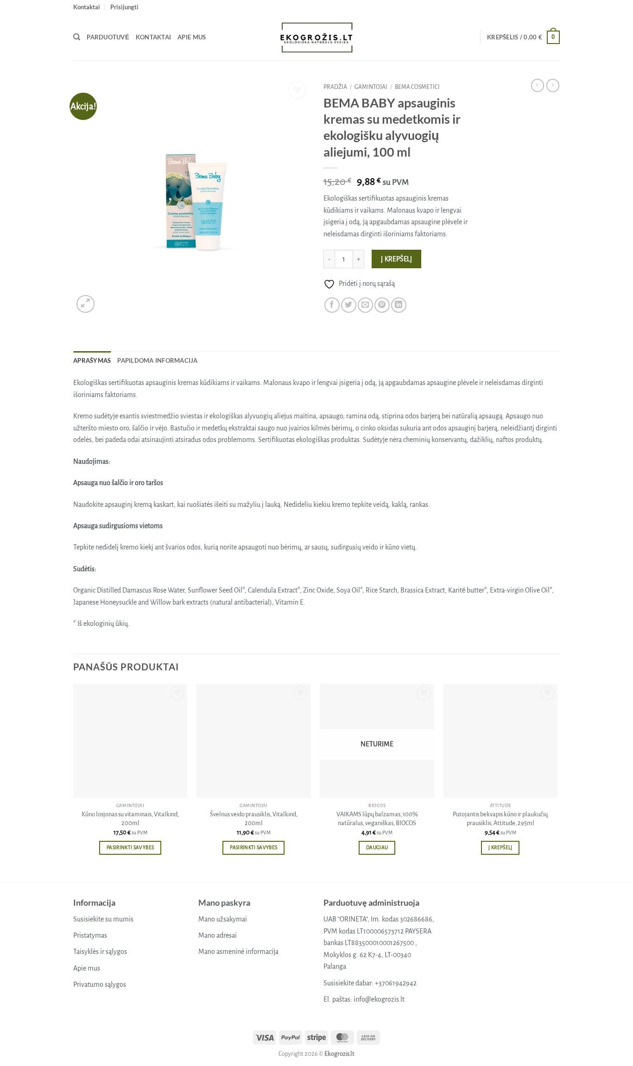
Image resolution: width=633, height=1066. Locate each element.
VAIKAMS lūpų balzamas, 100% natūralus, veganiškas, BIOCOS (377, 818)
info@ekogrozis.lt (379, 999)
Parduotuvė (108, 37)
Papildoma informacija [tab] (157, 360)
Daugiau (377, 847)
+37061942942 (396, 983)
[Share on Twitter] (348, 305)
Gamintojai (370, 87)
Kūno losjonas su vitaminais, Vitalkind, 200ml (130, 818)
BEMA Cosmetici (417, 87)
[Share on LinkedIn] (398, 305)
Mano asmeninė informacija (238, 951)
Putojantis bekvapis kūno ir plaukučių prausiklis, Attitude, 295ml (500, 818)
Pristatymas (90, 935)
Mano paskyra (224, 902)
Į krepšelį (396, 259)
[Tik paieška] (76, 37)
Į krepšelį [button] (500, 847)
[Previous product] (552, 85)
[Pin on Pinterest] (382, 305)
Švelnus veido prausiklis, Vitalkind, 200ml (254, 818)
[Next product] (537, 85)
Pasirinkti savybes (130, 847)
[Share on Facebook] (332, 305)
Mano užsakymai (222, 919)
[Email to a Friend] (365, 305)
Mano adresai (217, 935)
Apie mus (191, 37)
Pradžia (335, 87)
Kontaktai (86, 7)
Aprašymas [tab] (92, 360)
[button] (124, 7)
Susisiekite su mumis (103, 919)
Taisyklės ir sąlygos (100, 951)
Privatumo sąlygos (99, 984)
